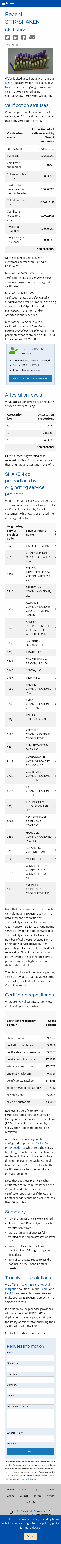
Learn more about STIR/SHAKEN (30, 378)
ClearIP (9, 83)
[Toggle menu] (3, 3)
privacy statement (28, 1479)
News (51, 1489)
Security (30, 1501)
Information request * (18, 1406)
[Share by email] (33, 38)
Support (37, 1489)
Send (30, 1451)
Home (10, 1489)
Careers (24, 1495)
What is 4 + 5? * (15, 1433)
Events (10, 1495)
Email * (10, 1352)
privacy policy (50, 1523)
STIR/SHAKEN (25, 1284)
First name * (13, 1363)
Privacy (50, 1495)
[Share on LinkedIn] (17, 38)
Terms (37, 1495)
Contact (23, 1489)
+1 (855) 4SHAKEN (26, 1511)
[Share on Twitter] (9, 38)
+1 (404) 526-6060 (25, 1514)
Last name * (13, 1374)
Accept (30, 1536)
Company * (13, 1385)
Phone (10, 1396)
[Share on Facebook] (25, 38)
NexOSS (10, 1293)
